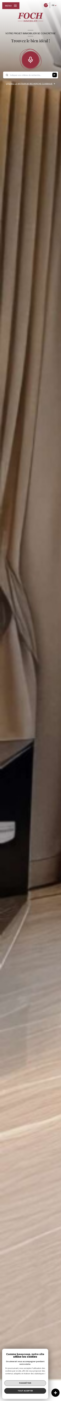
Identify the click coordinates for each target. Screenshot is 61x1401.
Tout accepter (25, 1390)
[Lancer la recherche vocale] (30, 59)
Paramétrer (25, 1383)
